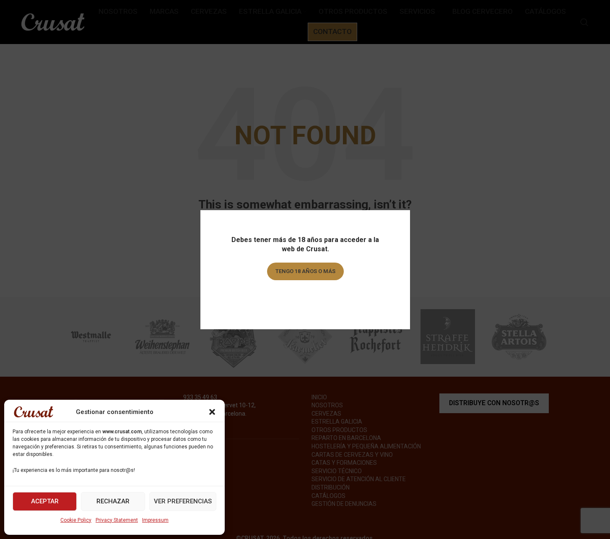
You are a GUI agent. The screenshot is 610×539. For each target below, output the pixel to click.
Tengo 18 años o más (305, 271)
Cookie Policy (75, 520)
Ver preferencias (183, 501)
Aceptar (45, 501)
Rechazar (113, 501)
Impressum (155, 520)
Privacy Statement (117, 520)
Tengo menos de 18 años (305, 295)
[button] (212, 412)
